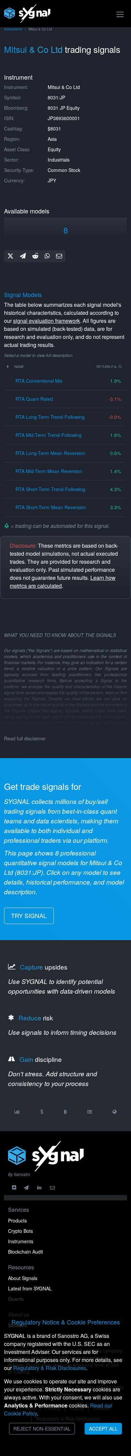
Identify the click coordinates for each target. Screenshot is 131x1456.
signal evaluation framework (46, 321)
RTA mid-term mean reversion (48, 471)
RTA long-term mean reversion (50, 453)
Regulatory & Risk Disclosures (49, 1368)
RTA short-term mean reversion (50, 507)
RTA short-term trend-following (50, 489)
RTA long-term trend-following (50, 417)
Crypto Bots (20, 1230)
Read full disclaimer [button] (25, 738)
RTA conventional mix (38, 380)
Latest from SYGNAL (30, 1288)
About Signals (22, 1278)
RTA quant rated (34, 398)
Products (17, 1220)
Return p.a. (107, 366)
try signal (29, 915)
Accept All (103, 1428)
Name (19, 366)
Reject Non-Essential (42, 1428)
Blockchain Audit (25, 1251)
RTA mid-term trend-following (48, 435)
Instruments (13, 29)
